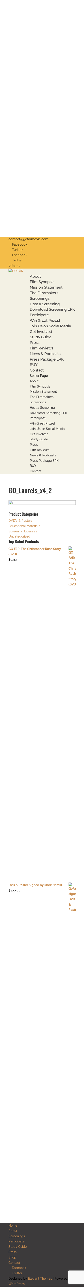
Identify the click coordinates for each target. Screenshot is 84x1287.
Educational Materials (24, 526)
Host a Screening (45, 304)
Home (13, 1225)
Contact (37, 370)
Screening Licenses (23, 531)
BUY (34, 364)
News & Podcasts (45, 353)
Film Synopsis (42, 281)
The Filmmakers (44, 293)
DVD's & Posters (20, 520)
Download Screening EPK (52, 309)
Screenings (40, 298)
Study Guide (41, 337)
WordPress (17, 1284)
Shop (12, 1257)
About (35, 276)
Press (34, 342)
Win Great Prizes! (45, 320)
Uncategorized (19, 536)
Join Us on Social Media (50, 326)
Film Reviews (41, 348)
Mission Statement (46, 287)
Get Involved (41, 331)
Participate (39, 315)
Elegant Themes (40, 1278)
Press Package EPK (47, 359)
